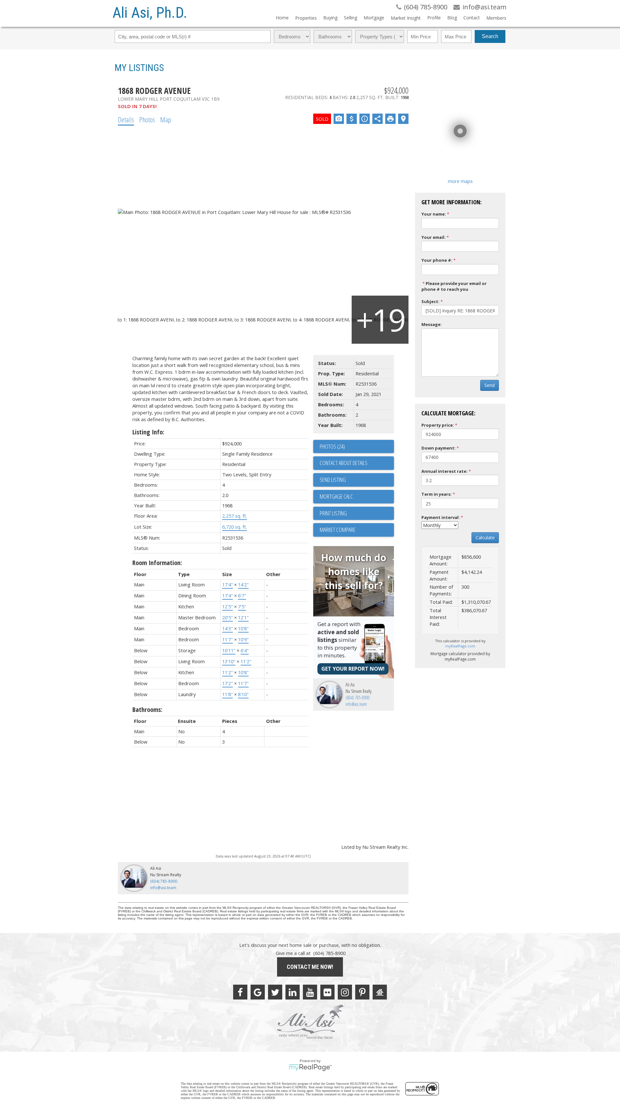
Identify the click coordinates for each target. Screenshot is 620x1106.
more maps (460, 181)
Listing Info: (148, 432)
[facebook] (240, 992)
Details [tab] (126, 119)
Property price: (437, 425)
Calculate (485, 537)
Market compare (338, 529)
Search (490, 36)
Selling (350, 18)
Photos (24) (332, 446)
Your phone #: (436, 260)
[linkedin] (292, 992)
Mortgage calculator (357, 496)
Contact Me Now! (310, 966)
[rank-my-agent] (380, 992)
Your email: (433, 237)
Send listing (333, 479)
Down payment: (438, 448)
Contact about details (343, 463)
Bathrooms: (147, 709)
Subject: (430, 301)
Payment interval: (440, 517)
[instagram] (345, 992)
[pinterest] (362, 992)
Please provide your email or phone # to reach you (454, 286)
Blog (452, 18)
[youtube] (310, 992)
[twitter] (275, 992)
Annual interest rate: (444, 471)
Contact (471, 18)
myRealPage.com (460, 646)
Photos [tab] (147, 119)
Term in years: (436, 494)
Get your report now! (353, 668)
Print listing (333, 513)
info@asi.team (356, 704)
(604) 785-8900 (358, 698)
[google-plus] (258, 992)
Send (489, 385)
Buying (330, 18)
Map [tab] (165, 119)
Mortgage (374, 18)
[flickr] (327, 992)
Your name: (433, 214)
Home (282, 18)
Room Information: (157, 562)
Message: (431, 324)
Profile (434, 18)
